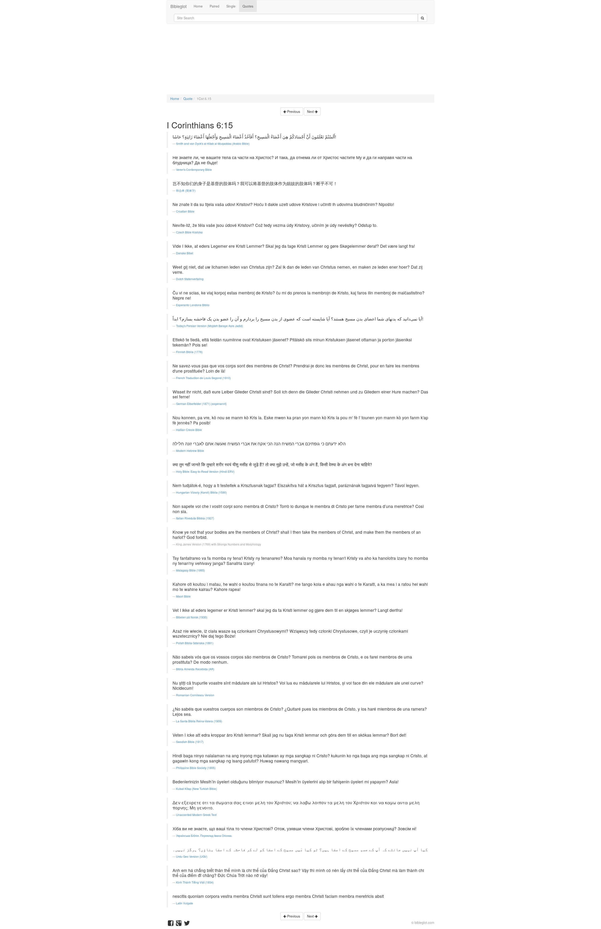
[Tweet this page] (187, 924)
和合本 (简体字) (186, 190)
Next (311, 111)
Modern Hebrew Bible (190, 451)
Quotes (248, 6)
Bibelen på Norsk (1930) (191, 617)
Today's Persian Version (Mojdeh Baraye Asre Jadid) (209, 326)
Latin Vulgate (184, 903)
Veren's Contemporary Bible (194, 169)
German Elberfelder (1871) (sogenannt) (201, 404)
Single (230, 6)
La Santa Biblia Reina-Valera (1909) (199, 721)
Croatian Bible (185, 211)
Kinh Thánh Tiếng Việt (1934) (195, 882)
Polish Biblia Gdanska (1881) (194, 643)
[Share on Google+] (178, 924)
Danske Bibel (184, 253)
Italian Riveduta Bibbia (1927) (195, 518)
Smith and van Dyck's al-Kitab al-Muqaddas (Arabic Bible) (213, 143)
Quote (188, 98)
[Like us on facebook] (170, 924)
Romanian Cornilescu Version (195, 695)
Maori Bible (183, 596)
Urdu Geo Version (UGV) (191, 856)
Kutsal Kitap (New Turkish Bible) (196, 789)
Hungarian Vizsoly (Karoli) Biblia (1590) (201, 492)
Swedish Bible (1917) (190, 742)
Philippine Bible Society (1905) (196, 768)
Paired (214, 6)
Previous (293, 111)
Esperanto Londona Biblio (192, 305)
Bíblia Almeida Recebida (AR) (195, 669)
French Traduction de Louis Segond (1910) (203, 378)
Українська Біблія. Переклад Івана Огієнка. (204, 836)
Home (198, 6)
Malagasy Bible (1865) (190, 570)
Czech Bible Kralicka (189, 232)
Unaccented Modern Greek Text (196, 815)
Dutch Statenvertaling (190, 279)
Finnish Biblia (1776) (189, 352)
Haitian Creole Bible (189, 430)
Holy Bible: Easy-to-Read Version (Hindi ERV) (205, 471)
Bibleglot (178, 6)
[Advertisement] (300, 61)
